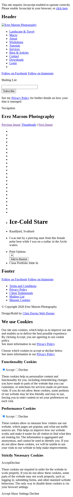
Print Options (17, 251)
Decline (23, 369)
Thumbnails (28, 124)
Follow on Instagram (40, 73)
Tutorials (14, 45)
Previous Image (11, 124)
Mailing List (16, 296)
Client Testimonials (21, 293)
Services (14, 49)
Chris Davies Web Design (39, 313)
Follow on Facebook (14, 73)
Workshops (16, 42)
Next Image (45, 124)
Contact (14, 56)
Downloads (16, 59)
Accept (10, 369)
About (13, 38)
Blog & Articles (19, 52)
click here (62, 8)
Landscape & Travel (21, 31)
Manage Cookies (19, 300)
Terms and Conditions (22, 286)
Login (13, 63)
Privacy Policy (20, 98)
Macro (13, 35)
